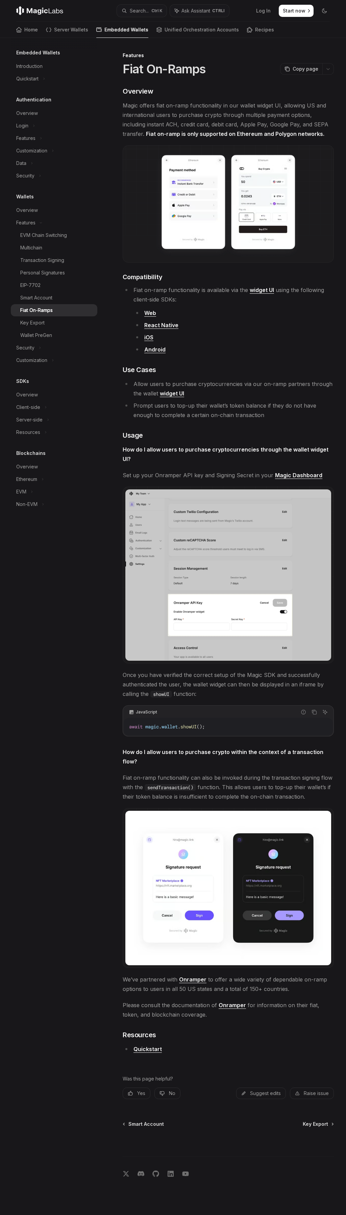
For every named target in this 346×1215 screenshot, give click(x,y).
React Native (161, 325)
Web (150, 313)
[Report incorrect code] (303, 712)
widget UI (262, 290)
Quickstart (147, 1049)
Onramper (192, 979)
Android (155, 349)
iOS (148, 337)
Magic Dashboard (298, 475)
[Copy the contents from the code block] (314, 712)
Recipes (264, 29)
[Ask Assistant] (325, 712)
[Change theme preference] (324, 10)
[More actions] (328, 69)
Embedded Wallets (126, 29)
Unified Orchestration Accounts (202, 29)
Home (31, 29)
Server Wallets (71, 29)
